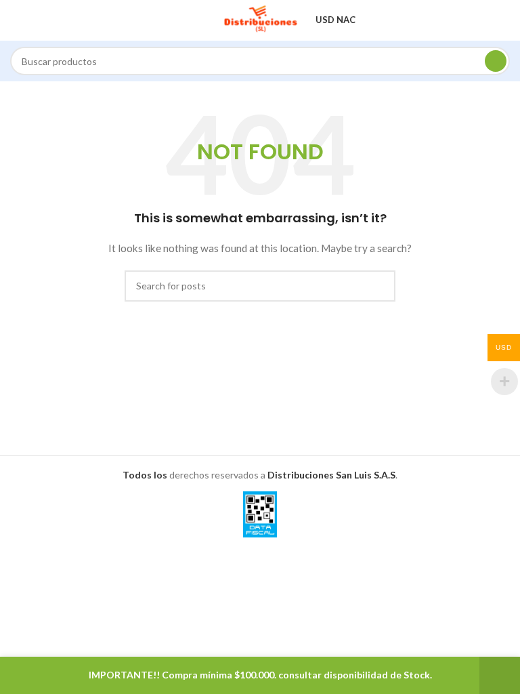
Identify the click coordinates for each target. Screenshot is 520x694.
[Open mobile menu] (15, 20)
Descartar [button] (499, 675)
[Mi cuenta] (504, 20)
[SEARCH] (495, 61)
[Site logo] (260, 19)
